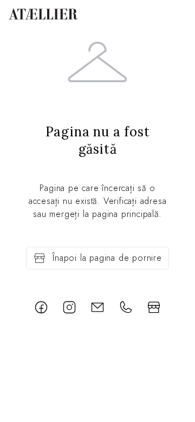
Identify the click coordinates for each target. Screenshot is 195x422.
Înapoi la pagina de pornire (107, 258)
